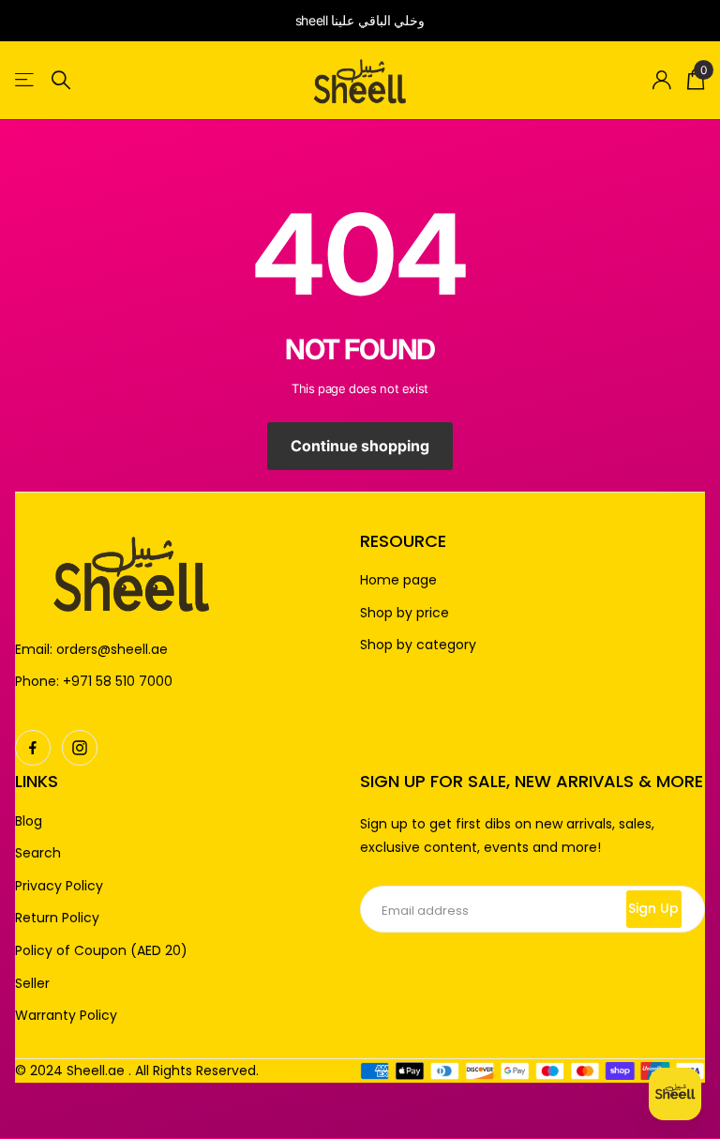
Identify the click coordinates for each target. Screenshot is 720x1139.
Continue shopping (360, 445)
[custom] (33, 748)
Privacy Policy (59, 886)
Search (38, 853)
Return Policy (57, 918)
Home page (398, 580)
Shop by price (404, 613)
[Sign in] (662, 80)
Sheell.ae (96, 1070)
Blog (28, 821)
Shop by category (418, 645)
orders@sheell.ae (112, 649)
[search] (61, 80)
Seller (32, 984)
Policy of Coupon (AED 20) (101, 951)
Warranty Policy (66, 1016)
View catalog (26, 80)
